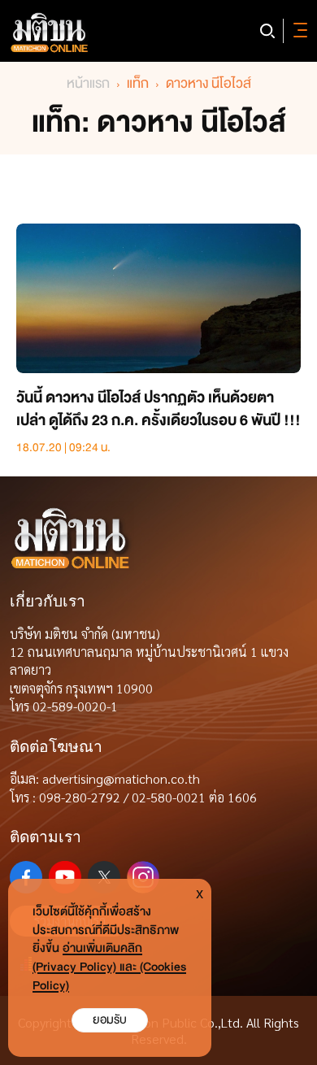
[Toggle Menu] (297, 31)
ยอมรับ (110, 1020)
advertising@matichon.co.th (121, 778)
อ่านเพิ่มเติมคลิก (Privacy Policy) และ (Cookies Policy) (109, 967)
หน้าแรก (88, 83)
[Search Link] (267, 31)
